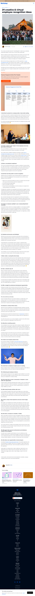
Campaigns (17, 522)
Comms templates (17, 568)
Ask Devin (17, 574)
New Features (17, 576)
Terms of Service (17, 588)
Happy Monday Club (17, 573)
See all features (17, 525)
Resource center (17, 565)
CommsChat (17, 575)
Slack (17, 511)
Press (17, 561)
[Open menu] (33, 3)
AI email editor (17, 515)
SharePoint (17, 510)
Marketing (17, 538)
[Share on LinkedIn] (26, 46)
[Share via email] (32, 46)
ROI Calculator (18, 577)
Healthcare (17, 536)
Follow (9, 46)
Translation (17, 521)
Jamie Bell (6, 46)
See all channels (17, 512)
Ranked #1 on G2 (17, 549)
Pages (17, 506)
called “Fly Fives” (24, 155)
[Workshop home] (17, 490)
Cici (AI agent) (17, 516)
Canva (17, 532)
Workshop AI (17, 524)
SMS (17, 505)
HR (17, 539)
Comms (17, 537)
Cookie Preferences (17, 587)
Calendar (17, 520)
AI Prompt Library (17, 567)
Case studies (17, 550)
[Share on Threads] (30, 46)
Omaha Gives (22, 313)
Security (17, 552)
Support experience (17, 551)
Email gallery (17, 564)
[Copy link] (24, 46)
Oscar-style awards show (18, 341)
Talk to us (17, 546)
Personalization (17, 519)
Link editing (17, 523)
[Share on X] (28, 46)
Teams (17, 509)
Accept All (30, 592)
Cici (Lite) (17, 566)
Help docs (17, 553)
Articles (18, 572)
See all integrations (17, 533)
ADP (17, 531)
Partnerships (17, 560)
